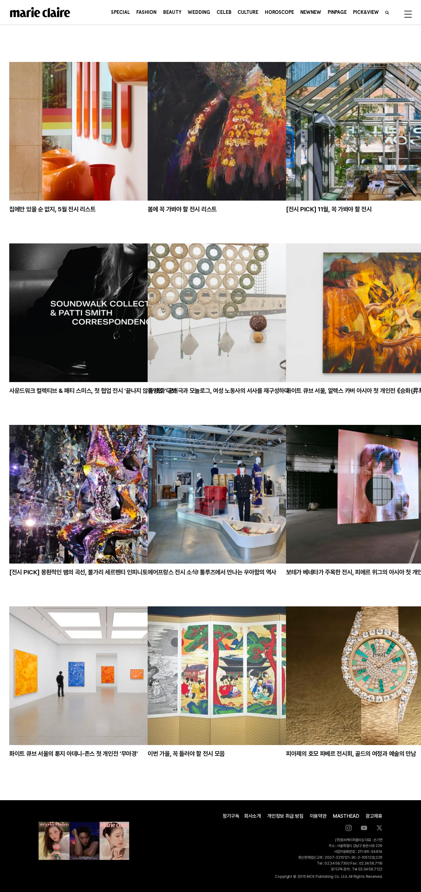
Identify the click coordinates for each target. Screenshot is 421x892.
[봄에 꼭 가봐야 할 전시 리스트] (245, 131)
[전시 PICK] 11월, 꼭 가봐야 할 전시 (329, 209)
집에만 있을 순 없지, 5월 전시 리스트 (52, 209)
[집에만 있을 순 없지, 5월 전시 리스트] (106, 131)
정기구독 (231, 816)
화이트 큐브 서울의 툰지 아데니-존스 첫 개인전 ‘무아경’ (73, 753)
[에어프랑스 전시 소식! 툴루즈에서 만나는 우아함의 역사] (245, 494)
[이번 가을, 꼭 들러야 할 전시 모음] (245, 675)
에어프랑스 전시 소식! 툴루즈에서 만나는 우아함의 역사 (212, 572)
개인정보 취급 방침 (285, 816)
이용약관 (318, 816)
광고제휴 (374, 816)
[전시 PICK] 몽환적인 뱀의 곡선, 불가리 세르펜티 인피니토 (78, 572)
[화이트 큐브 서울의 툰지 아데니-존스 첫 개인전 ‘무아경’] (106, 675)
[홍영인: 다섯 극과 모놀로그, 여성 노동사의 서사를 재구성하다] (245, 312)
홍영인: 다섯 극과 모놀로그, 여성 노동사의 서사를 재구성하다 (218, 390)
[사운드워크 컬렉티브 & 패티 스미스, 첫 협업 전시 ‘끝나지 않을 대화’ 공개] (106, 312)
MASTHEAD (346, 816)
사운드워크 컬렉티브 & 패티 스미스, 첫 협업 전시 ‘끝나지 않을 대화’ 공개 (93, 390)
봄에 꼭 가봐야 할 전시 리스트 (182, 209)
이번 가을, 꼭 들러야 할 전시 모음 (186, 753)
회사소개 (252, 816)
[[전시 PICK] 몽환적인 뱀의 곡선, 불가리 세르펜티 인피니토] (106, 494)
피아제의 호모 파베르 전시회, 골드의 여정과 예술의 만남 (351, 753)
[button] (387, 12)
